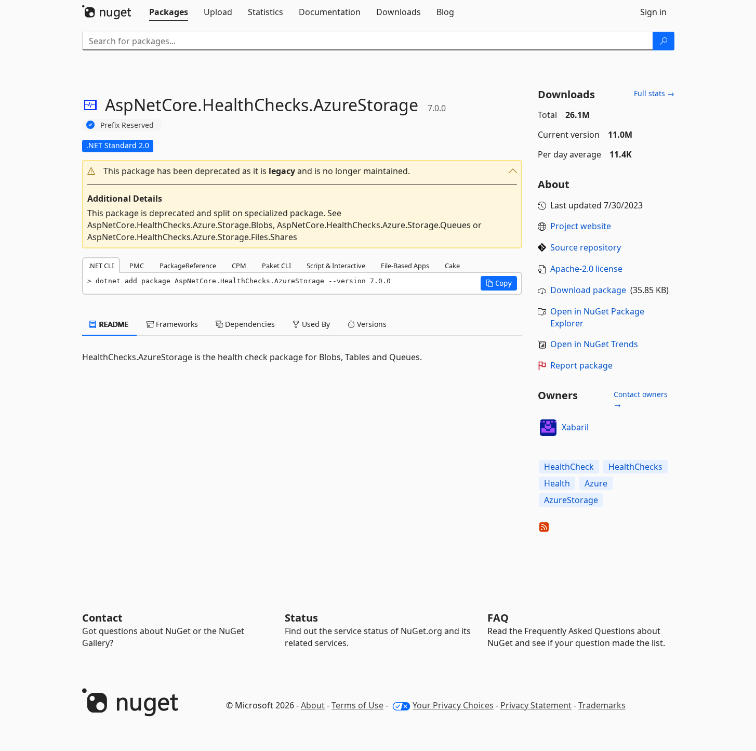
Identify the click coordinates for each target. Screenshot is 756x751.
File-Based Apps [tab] (405, 265)
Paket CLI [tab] (276, 265)
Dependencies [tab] (249, 324)
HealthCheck (569, 466)
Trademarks (602, 705)
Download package (588, 290)
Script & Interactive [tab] (336, 265)
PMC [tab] (136, 265)
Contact (102, 618)
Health (557, 483)
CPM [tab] (239, 265)
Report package (581, 365)
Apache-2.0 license (586, 268)
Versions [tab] (371, 324)
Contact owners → (641, 399)
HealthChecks (635, 466)
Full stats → (654, 93)
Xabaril (575, 427)
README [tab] (113, 324)
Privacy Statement (536, 705)
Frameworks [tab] (176, 324)
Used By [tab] (315, 324)
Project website (580, 226)
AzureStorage (571, 500)
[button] (302, 171)
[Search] (663, 41)
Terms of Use (357, 705)
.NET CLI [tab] (101, 265)
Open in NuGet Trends (594, 344)
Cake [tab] (452, 265)
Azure (596, 483)
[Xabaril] (548, 427)
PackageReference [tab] (188, 265)
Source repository (585, 247)
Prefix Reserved (127, 125)
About (313, 705)
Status (301, 618)
